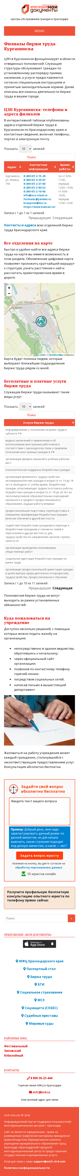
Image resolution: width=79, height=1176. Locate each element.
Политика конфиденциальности (27, 1168)
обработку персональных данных (38, 867)
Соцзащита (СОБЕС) (41, 1008)
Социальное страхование (40, 992)
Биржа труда (41, 977)
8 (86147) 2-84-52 (34, 187)
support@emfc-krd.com (49, 1161)
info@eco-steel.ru (35, 195)
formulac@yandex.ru (37, 199)
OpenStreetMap (56, 355)
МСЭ (41, 1000)
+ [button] (9, 288)
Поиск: (31, 157)
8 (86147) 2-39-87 (34, 180)
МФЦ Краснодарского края (40, 961)
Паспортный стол (41, 969)
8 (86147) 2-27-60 (34, 183)
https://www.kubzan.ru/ (39, 207)
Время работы (64, 167)
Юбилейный (13, 1055)
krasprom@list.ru (35, 203)
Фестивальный (16, 1046)
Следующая (62, 588)
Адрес (11, 167)
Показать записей (24, 149)
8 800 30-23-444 (41, 1078)
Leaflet (43, 355)
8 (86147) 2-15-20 (34, 176)
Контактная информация (38, 167)
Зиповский (12, 1051)
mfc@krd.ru (41, 1092)
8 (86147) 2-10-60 (34, 191)
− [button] (9, 293)
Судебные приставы (41, 1016)
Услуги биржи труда (38, 422)
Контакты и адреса (20, 225)
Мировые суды (40, 1023)
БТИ (40, 984)
